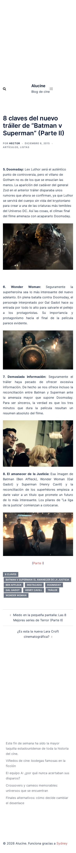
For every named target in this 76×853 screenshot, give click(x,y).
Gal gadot (13, 590)
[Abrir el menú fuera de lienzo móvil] (51, 88)
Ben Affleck (13, 584)
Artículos (10, 147)
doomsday (54, 584)
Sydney (62, 843)
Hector (14, 143)
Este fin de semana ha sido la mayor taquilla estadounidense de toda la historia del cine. (37, 748)
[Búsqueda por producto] (4, 88)
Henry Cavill (33, 590)
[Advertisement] (38, 39)
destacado (34, 584)
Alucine (38, 85)
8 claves (10, 574)
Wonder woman (16, 595)
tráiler (52, 590)
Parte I (38, 563)
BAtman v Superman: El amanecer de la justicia (37, 579)
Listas (24, 147)
